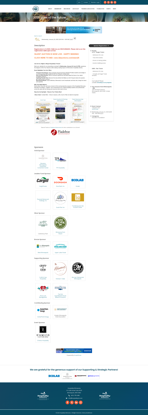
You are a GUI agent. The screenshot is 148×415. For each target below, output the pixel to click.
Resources (67, 9)
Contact (85, 2)
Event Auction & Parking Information (60, 100)
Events (109, 9)
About (50, 9)
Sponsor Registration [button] (100, 46)
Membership (57, 9)
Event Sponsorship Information (77, 100)
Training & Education (87, 9)
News (114, 9)
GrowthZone (77, 355)
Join (79, 2)
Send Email (95, 109)
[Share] (74, 38)
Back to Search (38, 36)
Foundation (100, 9)
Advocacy (76, 9)
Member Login (95, 2)
